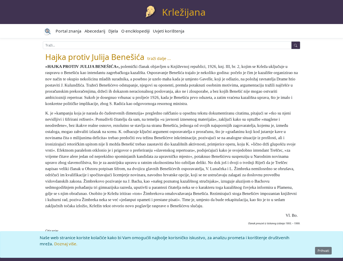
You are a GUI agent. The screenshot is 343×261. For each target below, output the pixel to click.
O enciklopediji (135, 31)
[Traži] (295, 45)
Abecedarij (95, 31)
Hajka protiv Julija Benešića (94, 56)
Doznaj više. (65, 244)
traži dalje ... (159, 58)
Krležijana (184, 12)
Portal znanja (68, 31)
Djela (113, 31)
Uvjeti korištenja (168, 31)
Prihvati (323, 250)
